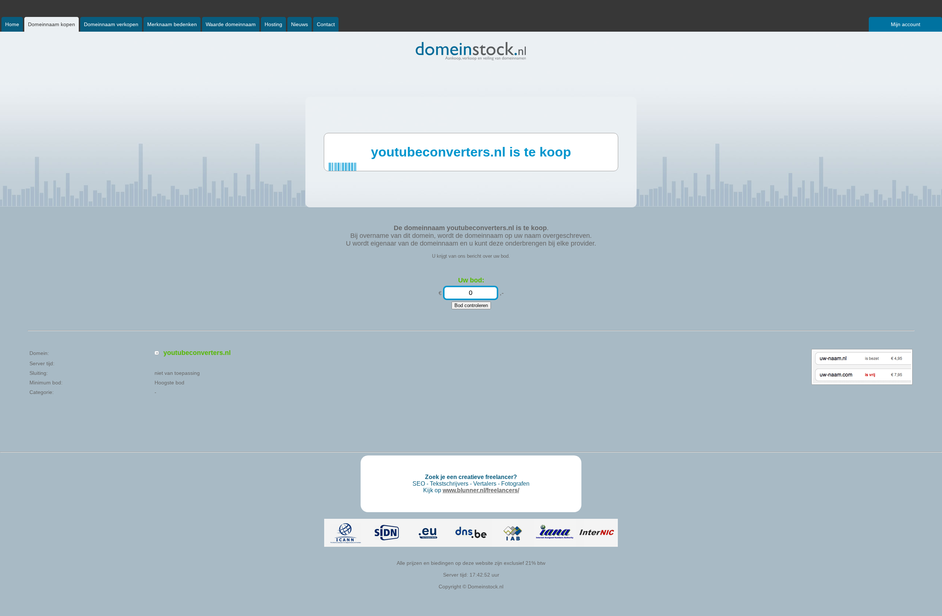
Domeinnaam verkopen (111, 24)
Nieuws (299, 24)
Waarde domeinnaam (231, 24)
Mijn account (905, 24)
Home (12, 24)
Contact (326, 24)
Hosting (273, 24)
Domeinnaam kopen (51, 24)
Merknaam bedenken (172, 24)
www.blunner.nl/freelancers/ (481, 490)
